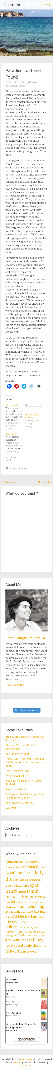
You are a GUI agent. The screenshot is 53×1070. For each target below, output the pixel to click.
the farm (31, 935)
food (19, 897)
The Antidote (13, 1013)
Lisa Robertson (13, 982)
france (7, 902)
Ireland (9, 911)
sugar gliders (11, 935)
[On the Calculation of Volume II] (44, 996)
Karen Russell (13, 1016)
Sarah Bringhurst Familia (25, 638)
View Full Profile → (16, 684)
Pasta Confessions (15, 789)
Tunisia (23, 951)
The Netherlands (17, 940)
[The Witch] (44, 1008)
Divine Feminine (21, 879)
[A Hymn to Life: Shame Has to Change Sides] (44, 1030)
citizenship (31, 867)
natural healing (26, 927)
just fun (39, 911)
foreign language (34, 897)
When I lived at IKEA (17, 775)
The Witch (12, 1002)
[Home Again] (15, 417)
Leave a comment (18, 468)
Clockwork (8, 482)
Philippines (19, 931)
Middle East (22, 916)
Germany (35, 902)
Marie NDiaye (13, 1005)
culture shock (21, 873)
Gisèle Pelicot (12, 1030)
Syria (22, 935)
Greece (14, 907)
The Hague (40, 936)
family (33, 891)
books (34, 861)
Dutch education (16, 885)
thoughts (39, 946)
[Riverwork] (44, 985)
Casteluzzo (12, 5)
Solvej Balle (12, 997)
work (33, 951)
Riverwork (12, 979)
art (26, 862)
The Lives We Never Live (19, 802)
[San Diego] (15, 447)
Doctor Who (36, 880)
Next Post (45, 482)
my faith (39, 916)
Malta (8, 917)
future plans (20, 901)
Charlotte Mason (13, 867)
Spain (42, 932)
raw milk (33, 931)
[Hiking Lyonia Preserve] (33, 408)
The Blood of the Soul (17, 753)
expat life (22, 892)
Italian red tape (24, 911)
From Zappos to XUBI (17, 770)
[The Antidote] (44, 1019)
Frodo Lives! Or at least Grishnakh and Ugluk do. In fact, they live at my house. (26, 762)
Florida (10, 897)
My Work (10, 807)
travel (11, 951)
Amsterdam (14, 862)
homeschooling (31, 906)
